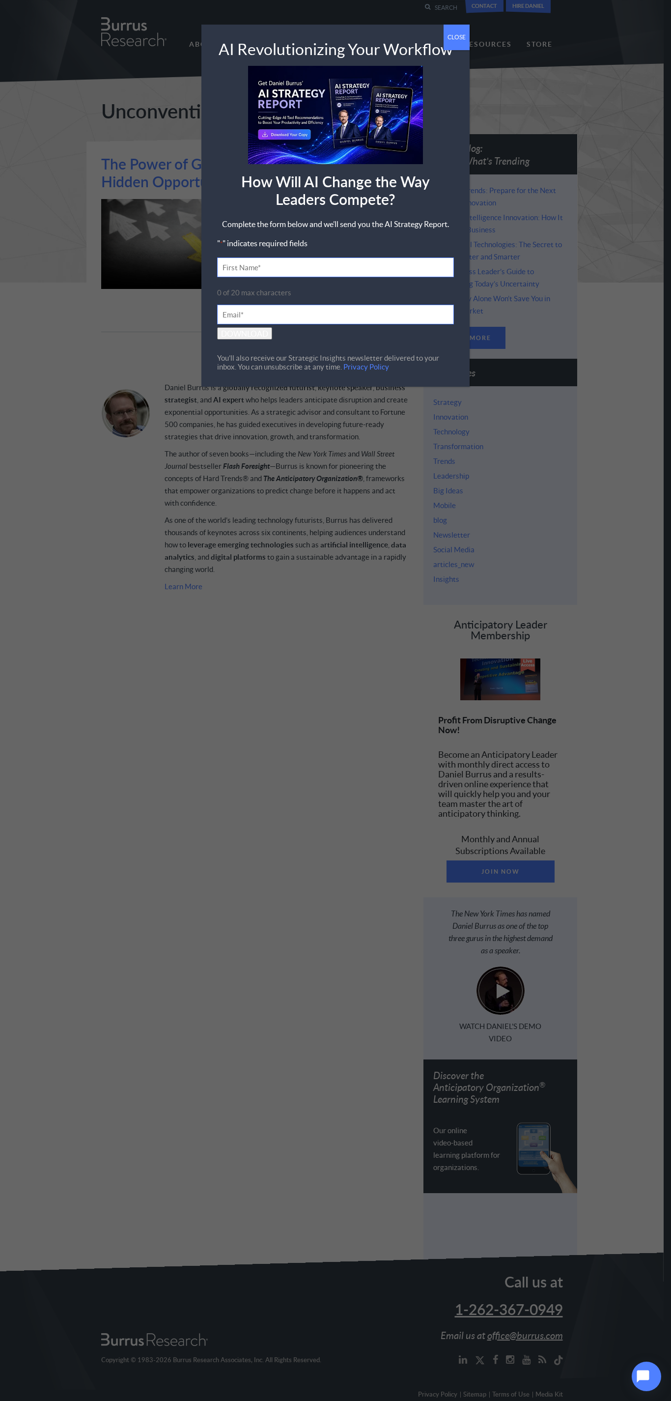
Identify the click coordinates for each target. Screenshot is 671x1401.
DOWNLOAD (244, 333)
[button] (646, 1376)
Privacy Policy (366, 366)
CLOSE (456, 37)
